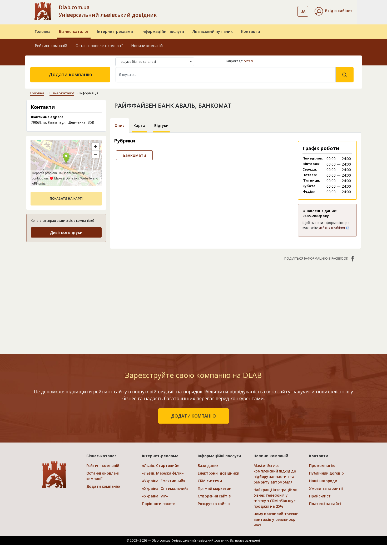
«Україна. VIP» (155, 495)
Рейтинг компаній (51, 45)
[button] (334, 11)
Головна (43, 31)
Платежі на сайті (325, 503)
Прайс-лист (319, 495)
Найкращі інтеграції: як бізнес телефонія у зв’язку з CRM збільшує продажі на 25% (275, 498)
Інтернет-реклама (115, 31)
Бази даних (208, 465)
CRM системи (210, 480)
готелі (248, 61)
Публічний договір (326, 473)
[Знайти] (345, 74)
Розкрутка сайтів (214, 503)
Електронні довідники (218, 473)
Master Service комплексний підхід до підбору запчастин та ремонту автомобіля (275, 474)
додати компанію (193, 416)
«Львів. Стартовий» (160, 465)
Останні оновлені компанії (99, 45)
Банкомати (134, 155)
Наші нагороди (323, 480)
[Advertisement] (66, 279)
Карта (139, 125)
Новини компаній (147, 45)
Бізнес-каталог (73, 31)
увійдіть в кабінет (332, 227)
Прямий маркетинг (215, 488)
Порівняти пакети (159, 503)
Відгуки (161, 125)
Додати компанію (70, 74)
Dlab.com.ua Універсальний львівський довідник (108, 11)
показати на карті (66, 198)
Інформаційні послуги (162, 31)
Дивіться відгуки (66, 232)
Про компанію (322, 465)
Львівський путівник (212, 31)
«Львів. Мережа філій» (162, 473)
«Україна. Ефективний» (163, 480)
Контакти (250, 31)
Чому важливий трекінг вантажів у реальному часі (276, 519)
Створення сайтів (214, 495)
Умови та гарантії (326, 488)
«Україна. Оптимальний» (165, 488)
